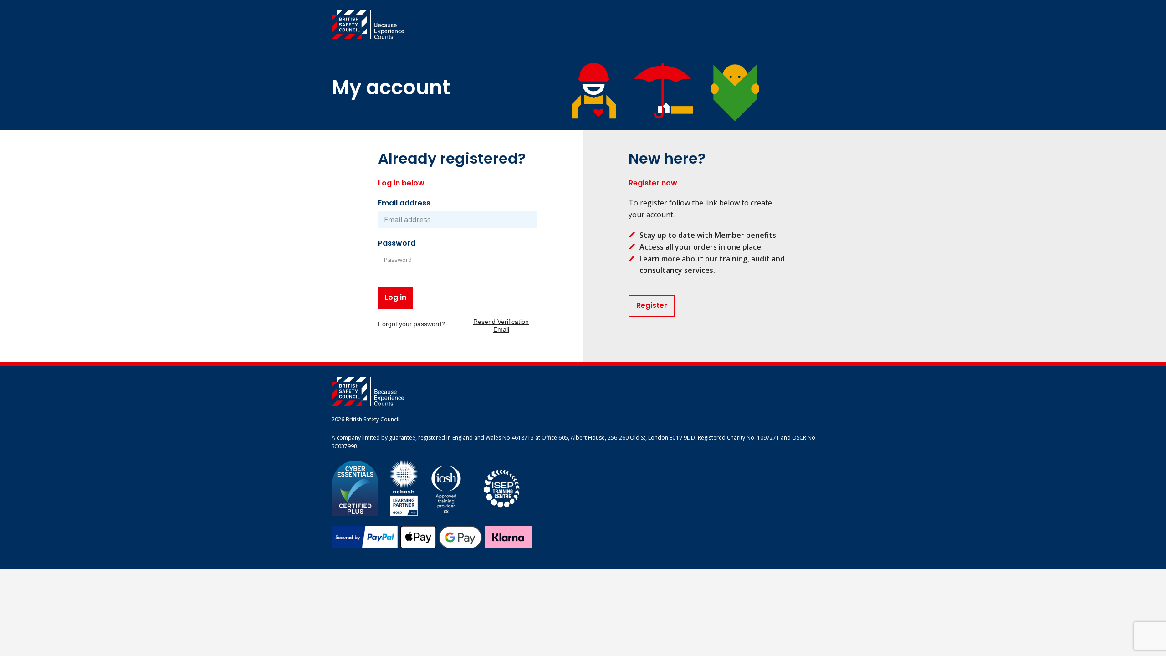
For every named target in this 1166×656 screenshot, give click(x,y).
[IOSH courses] (446, 488)
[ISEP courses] (502, 488)
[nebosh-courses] (404, 488)
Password (396, 243)
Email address (404, 203)
